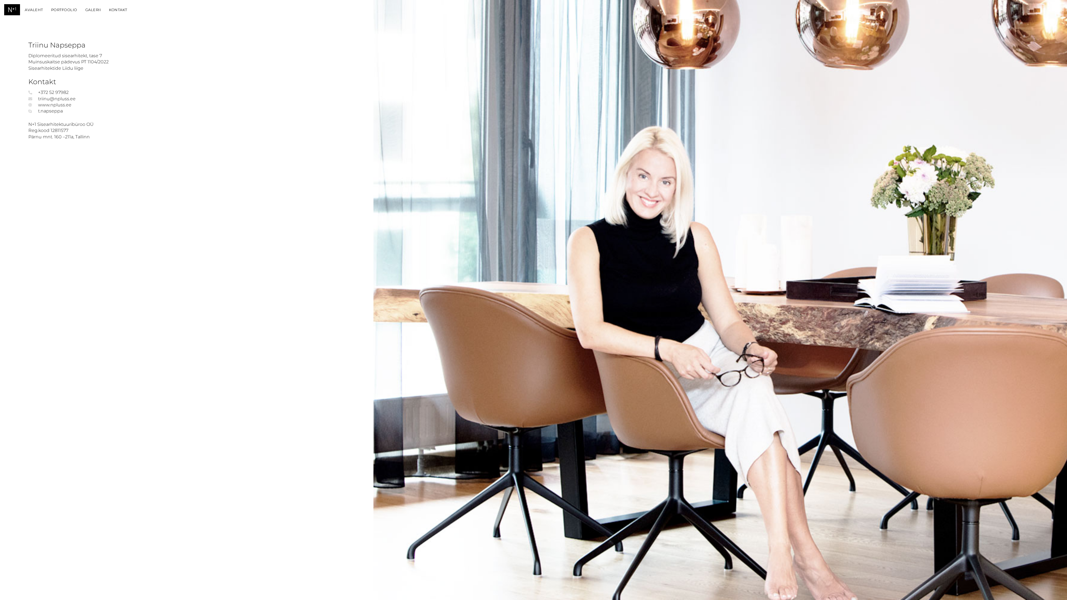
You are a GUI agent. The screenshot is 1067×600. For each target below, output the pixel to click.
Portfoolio (64, 10)
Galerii (93, 10)
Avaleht (34, 10)
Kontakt (118, 10)
